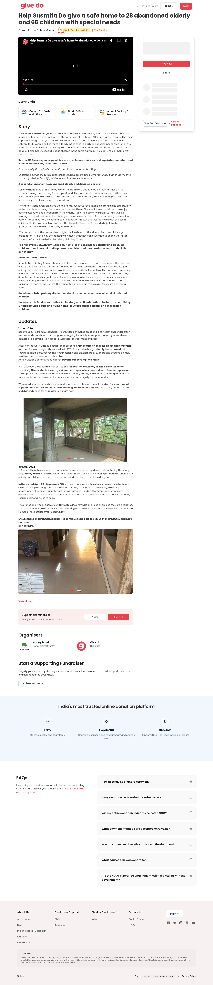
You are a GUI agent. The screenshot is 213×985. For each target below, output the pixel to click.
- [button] (69, 458)
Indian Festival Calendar (31, 931)
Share (95, 616)
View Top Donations (155, 123)
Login (186, 6)
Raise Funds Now (33, 683)
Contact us (24, 942)
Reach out (60, 925)
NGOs (132, 925)
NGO (94, 919)
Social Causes (137, 919)
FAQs (57, 919)
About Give (23, 919)
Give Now (118, 616)
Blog (19, 925)
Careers (22, 936)
